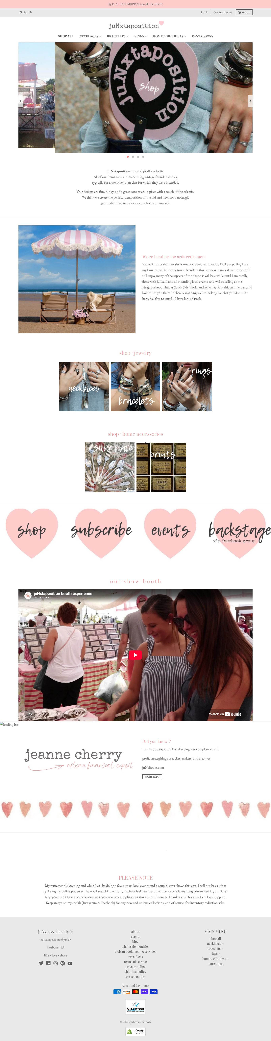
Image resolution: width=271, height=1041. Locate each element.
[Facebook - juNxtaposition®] (48, 953)
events (135, 927)
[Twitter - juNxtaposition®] (41, 953)
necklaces (214, 934)
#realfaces (135, 947)
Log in (204, 12)
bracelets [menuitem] (116, 36)
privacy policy (135, 957)
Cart (246, 12)
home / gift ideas (214, 949)
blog (135, 932)
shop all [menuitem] (66, 36)
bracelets (214, 939)
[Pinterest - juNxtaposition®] (62, 953)
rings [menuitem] (139, 36)
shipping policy (135, 962)
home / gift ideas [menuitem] (168, 36)
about (135, 922)
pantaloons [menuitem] (202, 36)
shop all (215, 929)
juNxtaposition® (141, 1012)
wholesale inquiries (135, 937)
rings (214, 944)
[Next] (250, 97)
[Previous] (20, 97)
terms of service (135, 952)
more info (152, 767)
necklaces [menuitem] (89, 36)
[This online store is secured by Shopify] (135, 1025)
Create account (222, 12)
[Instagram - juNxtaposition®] (55, 953)
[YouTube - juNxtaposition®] (69, 953)
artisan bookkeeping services (135, 942)
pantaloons (215, 954)
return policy (135, 967)
